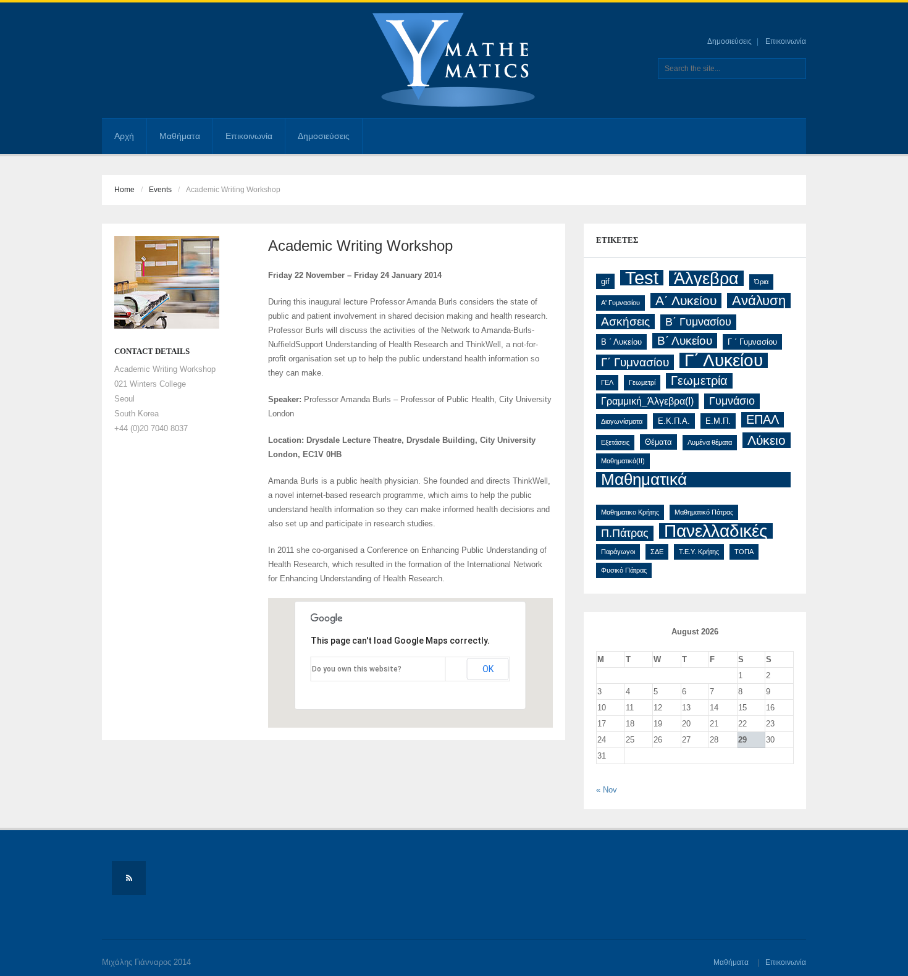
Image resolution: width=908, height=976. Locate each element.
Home (124, 189)
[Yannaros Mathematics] (454, 60)
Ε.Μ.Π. (718, 421)
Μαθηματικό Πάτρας (704, 512)
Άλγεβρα (706, 278)
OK (488, 669)
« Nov (606, 789)
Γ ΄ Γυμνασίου (752, 342)
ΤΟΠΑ (744, 551)
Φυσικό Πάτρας (624, 570)
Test (641, 277)
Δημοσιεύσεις (729, 41)
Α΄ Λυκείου (686, 300)
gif (605, 281)
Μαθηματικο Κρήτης (630, 512)
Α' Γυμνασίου (620, 302)
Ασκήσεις (625, 321)
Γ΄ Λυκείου (723, 360)
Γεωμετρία (699, 380)
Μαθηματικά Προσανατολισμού (665, 479)
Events (160, 189)
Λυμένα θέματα (709, 442)
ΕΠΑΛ (762, 419)
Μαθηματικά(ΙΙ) (623, 461)
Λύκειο (766, 440)
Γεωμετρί (642, 382)
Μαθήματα (179, 136)
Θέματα (658, 442)
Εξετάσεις (615, 442)
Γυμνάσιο (732, 401)
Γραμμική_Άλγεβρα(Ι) (647, 401)
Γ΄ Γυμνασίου (635, 362)
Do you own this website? (356, 669)
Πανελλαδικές (716, 531)
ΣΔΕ (656, 551)
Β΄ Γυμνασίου (698, 322)
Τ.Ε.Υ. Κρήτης (699, 551)
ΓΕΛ (607, 382)
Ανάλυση (759, 300)
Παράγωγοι (618, 551)
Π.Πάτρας (625, 533)
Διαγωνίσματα (621, 421)
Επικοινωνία (785, 41)
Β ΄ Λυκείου (621, 342)
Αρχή (124, 136)
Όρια (761, 281)
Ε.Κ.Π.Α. (674, 421)
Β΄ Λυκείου (684, 340)
